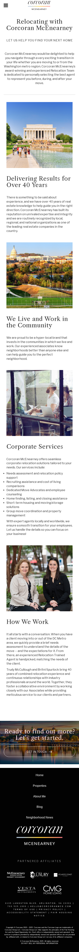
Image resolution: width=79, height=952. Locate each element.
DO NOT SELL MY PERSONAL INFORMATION (39, 943)
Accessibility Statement (27, 913)
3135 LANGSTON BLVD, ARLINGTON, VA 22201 (38, 903)
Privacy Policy (51, 909)
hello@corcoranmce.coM (50, 906)
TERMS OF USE (24, 909)
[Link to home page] (39, 5)
